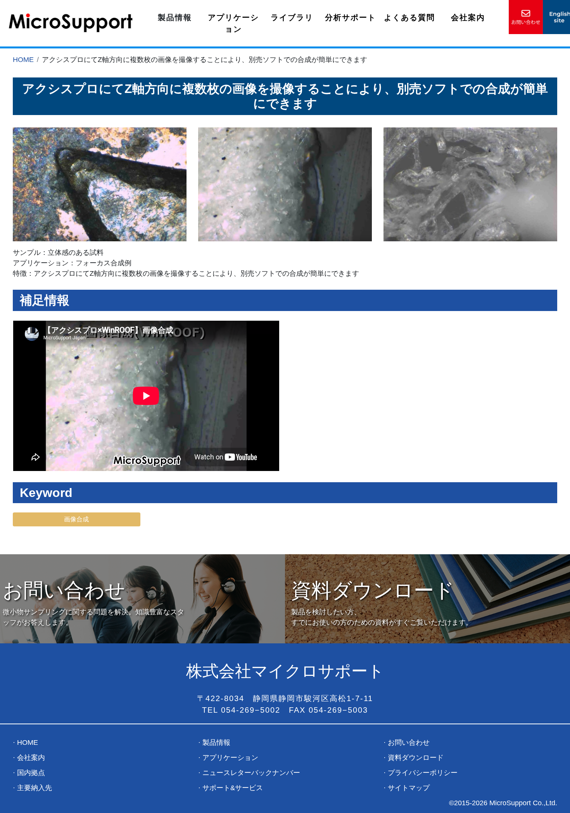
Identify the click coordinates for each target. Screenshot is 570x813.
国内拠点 (31, 773)
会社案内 (468, 17)
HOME (23, 60)
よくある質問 (409, 17)
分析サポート (350, 17)
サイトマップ (409, 788)
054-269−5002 (250, 710)
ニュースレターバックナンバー (251, 773)
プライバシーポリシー (423, 773)
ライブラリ (292, 17)
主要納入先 (34, 788)
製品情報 (216, 742)
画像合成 (76, 519)
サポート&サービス (232, 788)
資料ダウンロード (416, 757)
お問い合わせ (409, 742)
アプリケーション (233, 23)
